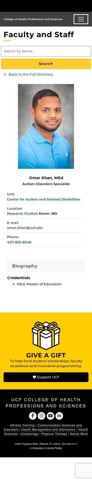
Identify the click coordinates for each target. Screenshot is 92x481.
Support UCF (47, 377)
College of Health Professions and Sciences (33, 19)
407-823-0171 (70, 443)
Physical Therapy (54, 434)
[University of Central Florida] (36, 5)
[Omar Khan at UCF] (46, 126)
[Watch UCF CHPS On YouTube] (50, 415)
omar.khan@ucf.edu (25, 228)
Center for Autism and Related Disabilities (43, 199)
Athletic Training (22, 425)
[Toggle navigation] (81, 19)
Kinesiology (29, 434)
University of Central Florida (47, 448)
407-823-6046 (19, 242)
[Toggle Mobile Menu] (87, 5)
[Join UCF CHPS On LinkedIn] (59, 415)
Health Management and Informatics (48, 429)
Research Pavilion (22, 213)
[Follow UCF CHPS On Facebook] (32, 415)
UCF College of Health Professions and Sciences (46, 402)
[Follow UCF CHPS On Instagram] (41, 415)
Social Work (79, 434)
